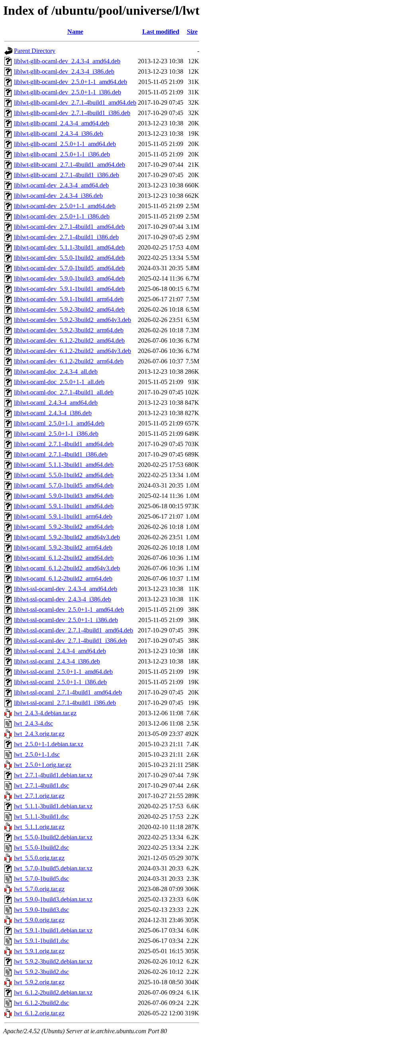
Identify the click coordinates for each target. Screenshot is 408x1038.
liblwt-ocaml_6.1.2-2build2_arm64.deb (63, 578)
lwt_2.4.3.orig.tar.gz (39, 733)
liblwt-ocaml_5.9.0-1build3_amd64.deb (64, 495)
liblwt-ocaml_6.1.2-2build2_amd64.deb (64, 557)
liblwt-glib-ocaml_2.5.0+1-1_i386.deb (62, 154)
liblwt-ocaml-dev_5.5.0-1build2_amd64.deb (69, 257)
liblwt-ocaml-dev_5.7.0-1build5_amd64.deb (69, 268)
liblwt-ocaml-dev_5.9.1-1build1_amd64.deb (69, 288)
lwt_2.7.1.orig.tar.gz (39, 795)
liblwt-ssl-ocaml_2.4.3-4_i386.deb (57, 661)
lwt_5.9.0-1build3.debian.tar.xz (53, 899)
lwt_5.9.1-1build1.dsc (41, 940)
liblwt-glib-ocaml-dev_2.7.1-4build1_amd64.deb (75, 102)
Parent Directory (34, 50)
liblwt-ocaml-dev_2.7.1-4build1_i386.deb (66, 237)
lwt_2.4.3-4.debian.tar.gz (45, 713)
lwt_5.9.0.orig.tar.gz (39, 920)
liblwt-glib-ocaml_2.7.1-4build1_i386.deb (66, 175)
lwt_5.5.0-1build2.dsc (41, 847)
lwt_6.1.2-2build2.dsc (41, 1002)
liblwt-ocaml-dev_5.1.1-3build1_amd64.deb (69, 247)
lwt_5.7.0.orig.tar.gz (39, 889)
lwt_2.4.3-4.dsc (33, 723)
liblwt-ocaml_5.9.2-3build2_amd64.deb (64, 526)
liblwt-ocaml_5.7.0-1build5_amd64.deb (64, 485)
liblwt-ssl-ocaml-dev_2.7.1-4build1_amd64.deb (73, 630)
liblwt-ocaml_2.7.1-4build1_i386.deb (61, 454)
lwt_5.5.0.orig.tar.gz (39, 858)
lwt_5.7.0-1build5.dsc (41, 878)
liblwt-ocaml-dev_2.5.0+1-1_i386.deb (62, 216)
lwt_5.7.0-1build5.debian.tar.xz (53, 868)
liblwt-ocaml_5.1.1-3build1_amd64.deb (64, 464)
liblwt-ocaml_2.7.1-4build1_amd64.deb (64, 444)
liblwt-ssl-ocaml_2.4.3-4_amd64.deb (60, 651)
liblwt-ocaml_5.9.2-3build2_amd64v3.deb (67, 537)
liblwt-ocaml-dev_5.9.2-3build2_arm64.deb (69, 330)
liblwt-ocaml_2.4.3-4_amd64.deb (56, 402)
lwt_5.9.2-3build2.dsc (41, 971)
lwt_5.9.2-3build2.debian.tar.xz (53, 961)
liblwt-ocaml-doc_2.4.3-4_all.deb (56, 371)
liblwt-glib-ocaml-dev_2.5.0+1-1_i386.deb (67, 92)
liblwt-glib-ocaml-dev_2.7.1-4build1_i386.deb (72, 112)
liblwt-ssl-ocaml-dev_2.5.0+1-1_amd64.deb (69, 609)
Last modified (160, 31)
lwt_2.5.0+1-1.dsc (37, 754)
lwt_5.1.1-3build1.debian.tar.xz (53, 806)
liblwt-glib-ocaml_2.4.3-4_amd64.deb (61, 123)
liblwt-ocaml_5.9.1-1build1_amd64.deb (64, 506)
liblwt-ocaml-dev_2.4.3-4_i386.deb (58, 195)
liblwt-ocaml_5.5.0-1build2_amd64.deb (64, 475)
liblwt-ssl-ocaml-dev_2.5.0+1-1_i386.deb (66, 620)
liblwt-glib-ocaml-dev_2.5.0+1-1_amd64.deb (70, 81)
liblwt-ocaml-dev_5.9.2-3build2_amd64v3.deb (72, 319)
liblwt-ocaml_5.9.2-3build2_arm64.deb (63, 547)
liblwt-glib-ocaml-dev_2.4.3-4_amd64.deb (67, 61)
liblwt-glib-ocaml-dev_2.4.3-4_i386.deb (64, 71)
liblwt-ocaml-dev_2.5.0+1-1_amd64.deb (65, 206)
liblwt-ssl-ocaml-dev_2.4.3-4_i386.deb (62, 599)
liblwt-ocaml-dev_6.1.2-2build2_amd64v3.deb (72, 350)
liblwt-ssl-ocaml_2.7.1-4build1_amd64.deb (68, 692)
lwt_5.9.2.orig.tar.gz (39, 982)
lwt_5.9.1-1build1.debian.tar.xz (53, 930)
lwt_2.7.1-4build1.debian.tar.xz (53, 775)
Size (192, 31)
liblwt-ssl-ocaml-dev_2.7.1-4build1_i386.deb (70, 640)
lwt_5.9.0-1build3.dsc (41, 909)
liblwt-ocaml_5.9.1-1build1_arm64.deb (63, 516)
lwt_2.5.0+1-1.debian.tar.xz (48, 744)
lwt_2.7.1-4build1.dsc (41, 785)
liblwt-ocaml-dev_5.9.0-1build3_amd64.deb (69, 278)
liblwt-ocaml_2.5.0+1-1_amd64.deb (59, 423)
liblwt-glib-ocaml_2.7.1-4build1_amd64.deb (69, 164)
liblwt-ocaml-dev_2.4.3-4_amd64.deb (61, 185)
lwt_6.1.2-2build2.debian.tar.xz (53, 992)
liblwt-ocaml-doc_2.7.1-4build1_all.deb (64, 392)
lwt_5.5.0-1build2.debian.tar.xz (53, 837)
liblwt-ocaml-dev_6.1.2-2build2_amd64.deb (69, 340)
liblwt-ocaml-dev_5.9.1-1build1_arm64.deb (69, 299)
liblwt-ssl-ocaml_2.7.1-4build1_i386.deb (65, 702)
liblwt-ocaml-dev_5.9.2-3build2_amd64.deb (69, 309)
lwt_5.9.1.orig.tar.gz (39, 951)
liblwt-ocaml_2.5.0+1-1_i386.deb (56, 433)
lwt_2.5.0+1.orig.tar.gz (42, 764)
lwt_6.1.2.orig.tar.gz (39, 1013)
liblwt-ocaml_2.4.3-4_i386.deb (53, 413)
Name (75, 31)
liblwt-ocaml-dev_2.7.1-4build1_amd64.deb (69, 226)
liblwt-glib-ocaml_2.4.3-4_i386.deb (58, 133)
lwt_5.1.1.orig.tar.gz (39, 826)
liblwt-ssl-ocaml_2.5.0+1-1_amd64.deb (63, 671)
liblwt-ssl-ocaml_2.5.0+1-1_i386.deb (60, 682)
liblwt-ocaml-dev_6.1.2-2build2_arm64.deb (69, 361)
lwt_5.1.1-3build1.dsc (41, 816)
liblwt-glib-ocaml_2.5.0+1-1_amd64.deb (65, 143)
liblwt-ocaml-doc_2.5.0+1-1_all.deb (59, 382)
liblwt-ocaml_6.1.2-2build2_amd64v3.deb (67, 568)
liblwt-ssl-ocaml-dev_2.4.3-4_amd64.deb (65, 588)
